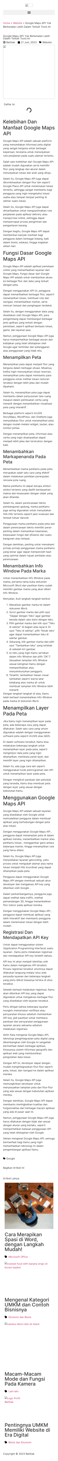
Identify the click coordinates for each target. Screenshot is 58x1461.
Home (6, 23)
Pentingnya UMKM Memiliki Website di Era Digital (27, 1430)
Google (10, 1158)
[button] (29, 12)
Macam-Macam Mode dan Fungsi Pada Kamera (25, 1379)
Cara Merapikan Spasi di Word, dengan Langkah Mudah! (24, 1241)
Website (17, 23)
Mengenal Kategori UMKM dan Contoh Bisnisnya (27, 1305)
